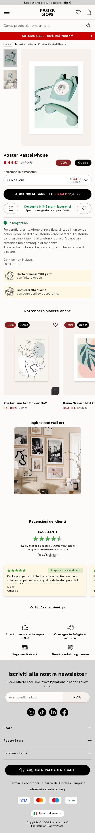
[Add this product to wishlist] (84, 208)
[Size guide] (11, 208)
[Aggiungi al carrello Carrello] (55, 391)
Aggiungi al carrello (47, 194)
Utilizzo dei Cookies (56, 783)
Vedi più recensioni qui (48, 607)
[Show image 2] (10, 79)
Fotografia (26, 44)
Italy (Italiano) (48, 813)
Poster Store (57, 822)
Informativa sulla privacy (48, 789)
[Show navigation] (7, 12)
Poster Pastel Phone (52, 44)
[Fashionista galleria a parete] (47, 460)
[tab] (78, 12)
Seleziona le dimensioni (20, 172)
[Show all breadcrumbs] (8, 44)
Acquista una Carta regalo (51, 770)
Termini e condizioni (24, 783)
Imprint (79, 783)
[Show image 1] (10, 58)
